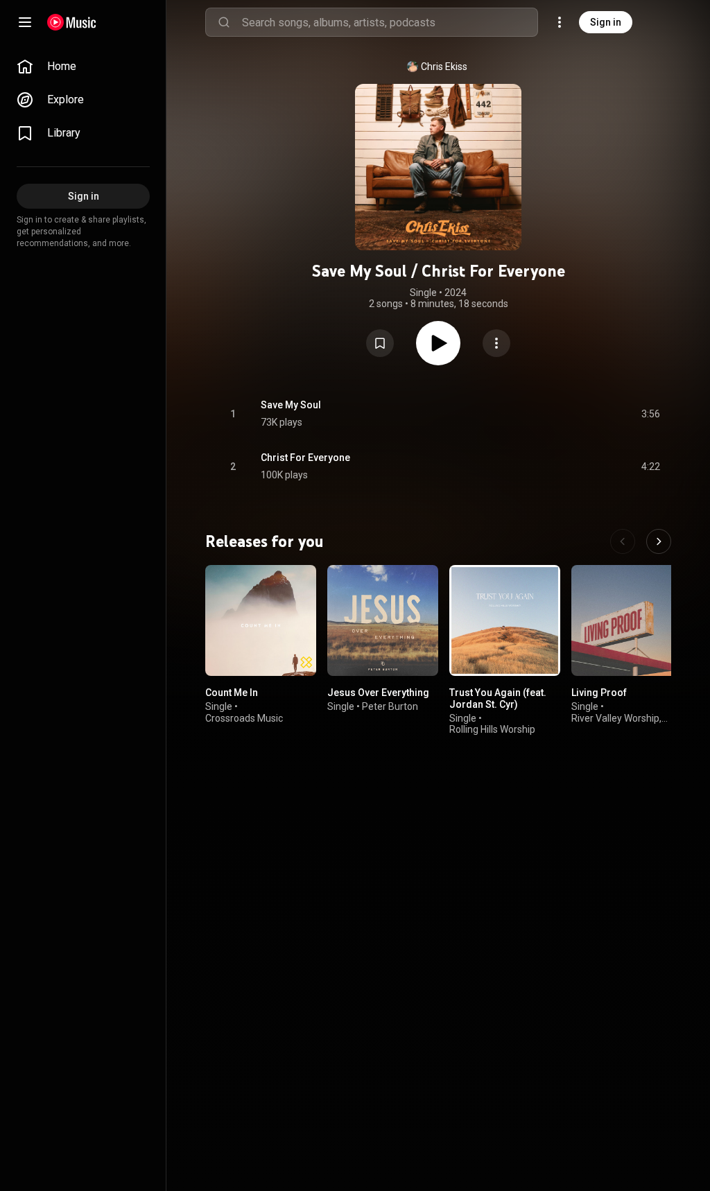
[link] (83, 66)
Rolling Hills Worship (492, 730)
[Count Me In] (260, 620)
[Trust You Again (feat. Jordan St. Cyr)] (504, 620)
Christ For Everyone (305, 457)
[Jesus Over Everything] (382, 620)
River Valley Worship (615, 718)
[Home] (71, 22)
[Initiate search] (224, 22)
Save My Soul (291, 404)
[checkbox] (650, 414)
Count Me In (231, 692)
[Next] (658, 541)
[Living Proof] (626, 620)
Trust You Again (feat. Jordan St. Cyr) (497, 698)
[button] (380, 343)
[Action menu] (496, 343)
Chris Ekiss (444, 66)
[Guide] (25, 22)
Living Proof (599, 692)
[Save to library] (380, 343)
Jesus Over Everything (378, 692)
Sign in (605, 22)
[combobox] (389, 22)
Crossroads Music (244, 718)
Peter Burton (390, 706)
